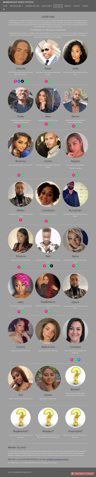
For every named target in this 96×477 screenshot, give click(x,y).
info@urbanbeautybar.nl (57, 459)
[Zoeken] (4, 9)
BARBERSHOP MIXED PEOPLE (18, 2)
